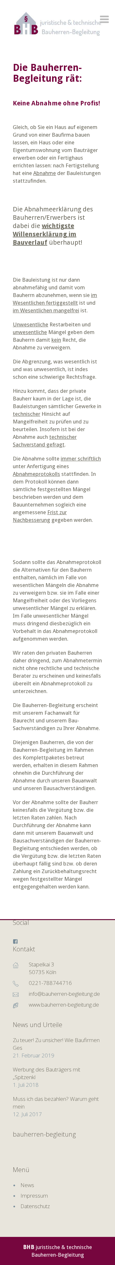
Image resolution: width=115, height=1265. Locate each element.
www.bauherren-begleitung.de (64, 1004)
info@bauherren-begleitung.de (64, 993)
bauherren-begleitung (44, 1134)
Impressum (34, 1195)
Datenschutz (35, 1206)
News (27, 1185)
